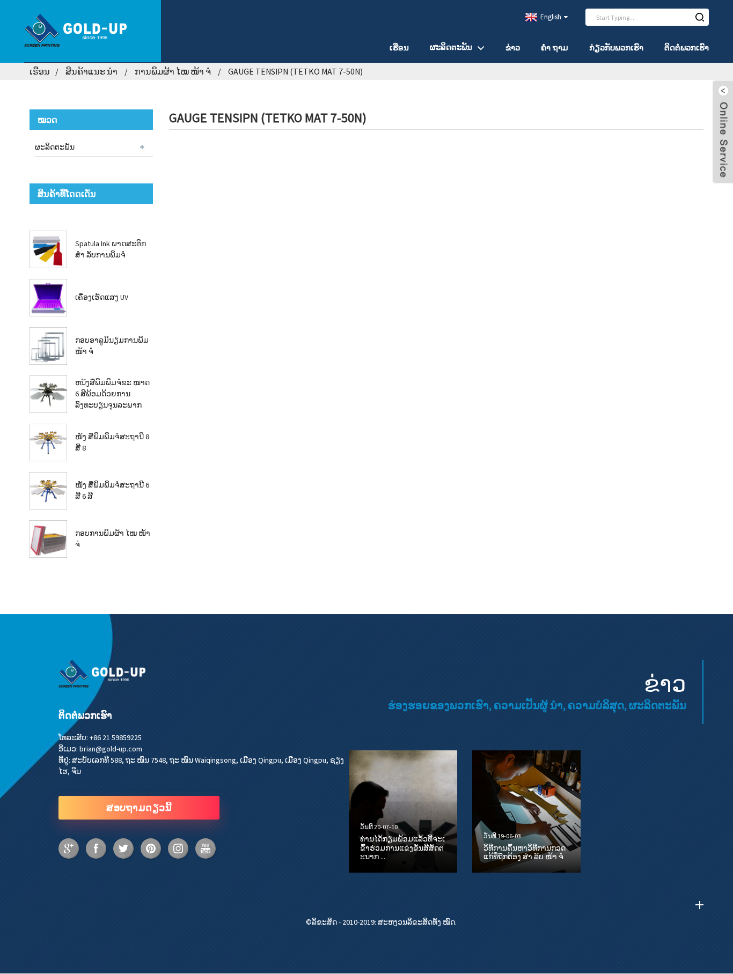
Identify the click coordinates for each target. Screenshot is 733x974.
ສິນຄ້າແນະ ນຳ (91, 71)
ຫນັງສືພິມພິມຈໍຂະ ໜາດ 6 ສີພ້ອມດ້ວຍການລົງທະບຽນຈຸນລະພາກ (112, 394)
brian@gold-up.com (110, 749)
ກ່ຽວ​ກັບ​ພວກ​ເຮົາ (616, 47)
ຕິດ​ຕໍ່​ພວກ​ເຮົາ (686, 47)
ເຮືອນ (399, 47)
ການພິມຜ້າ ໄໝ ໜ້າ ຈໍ (173, 71)
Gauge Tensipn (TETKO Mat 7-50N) (295, 71)
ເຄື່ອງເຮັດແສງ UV (101, 297)
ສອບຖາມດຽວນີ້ (139, 807)
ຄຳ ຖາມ (554, 47)
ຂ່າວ (512, 47)
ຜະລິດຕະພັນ (451, 46)
